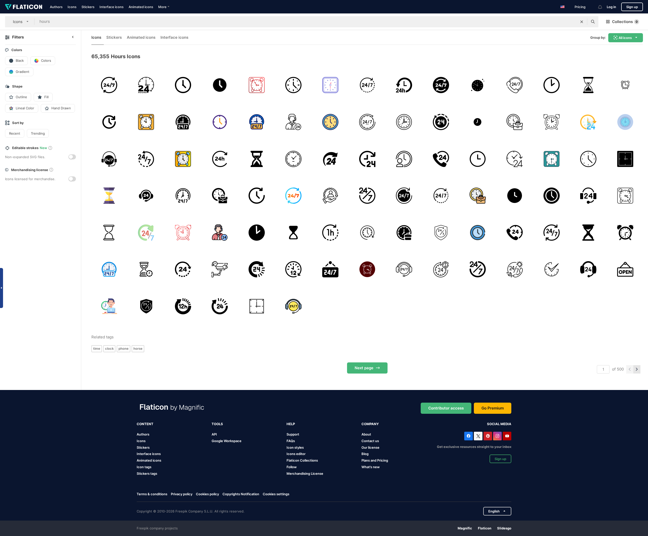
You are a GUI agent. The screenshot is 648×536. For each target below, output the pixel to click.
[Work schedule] (367, 232)
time (96, 348)
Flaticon (484, 528)
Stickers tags (147, 473)
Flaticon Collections (302, 460)
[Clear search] (581, 21)
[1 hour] (330, 232)
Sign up (632, 7)
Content (145, 424)
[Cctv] (219, 269)
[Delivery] (404, 85)
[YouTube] (507, 436)
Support (293, 434)
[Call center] (588, 195)
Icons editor (296, 454)
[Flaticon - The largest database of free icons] (23, 7)
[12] (182, 306)
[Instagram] (497, 436)
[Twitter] (478, 436)
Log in (611, 7)
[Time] (477, 122)
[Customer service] (330, 195)
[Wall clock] (404, 122)
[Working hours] (551, 85)
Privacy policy (181, 494)
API (214, 434)
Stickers (88, 7)
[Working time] (514, 122)
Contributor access (446, 408)
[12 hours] (293, 269)
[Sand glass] (109, 232)
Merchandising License (305, 473)
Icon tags (144, 467)
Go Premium (492, 408)
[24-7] (367, 122)
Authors (56, 7)
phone (123, 348)
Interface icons (111, 7)
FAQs (291, 441)
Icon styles (295, 447)
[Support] (514, 85)
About (366, 434)
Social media (499, 424)
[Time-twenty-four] (367, 158)
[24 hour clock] (109, 122)
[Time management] (404, 158)
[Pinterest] (487, 436)
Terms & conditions (152, 494)
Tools (217, 424)
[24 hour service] (182, 269)
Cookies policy (207, 494)
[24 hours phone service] (514, 232)
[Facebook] (468, 436)
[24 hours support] (367, 85)
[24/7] (109, 85)
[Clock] (182, 85)
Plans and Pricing (374, 460)
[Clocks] (256, 85)
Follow (292, 467)
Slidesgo (504, 528)
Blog (365, 454)
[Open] (625, 269)
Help (291, 424)
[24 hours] (146, 85)
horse (138, 348)
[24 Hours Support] (182, 122)
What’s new (370, 467)
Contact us (370, 441)
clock (109, 348)
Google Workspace (226, 441)
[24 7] (367, 195)
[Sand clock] (146, 269)
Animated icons (141, 7)
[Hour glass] (588, 85)
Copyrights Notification (240, 494)
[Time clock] (330, 122)
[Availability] (551, 232)
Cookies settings (276, 494)
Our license (370, 447)
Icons (72, 7)
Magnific (465, 528)
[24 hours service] (404, 269)
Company (370, 424)
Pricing (580, 7)
